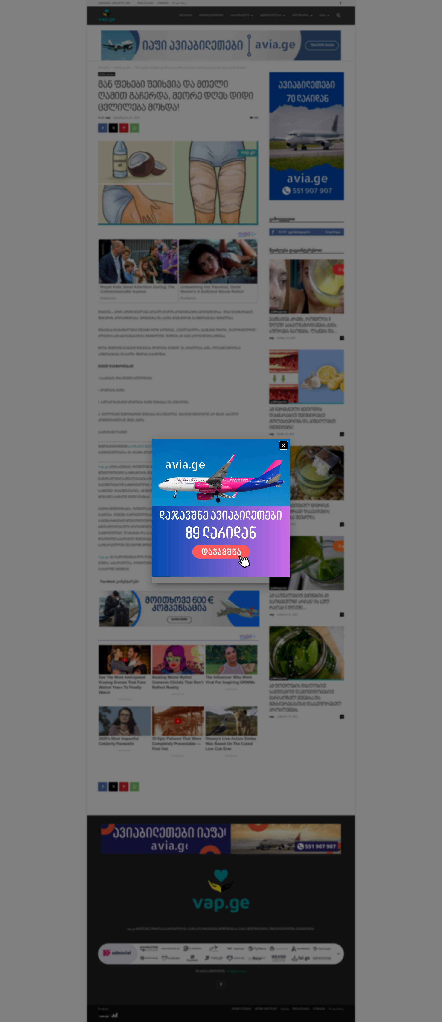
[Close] (283, 445)
